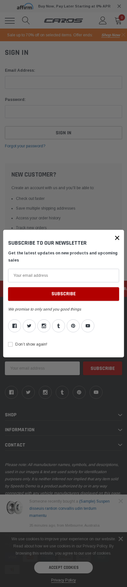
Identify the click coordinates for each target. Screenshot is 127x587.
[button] (117, 238)
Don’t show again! (31, 344)
